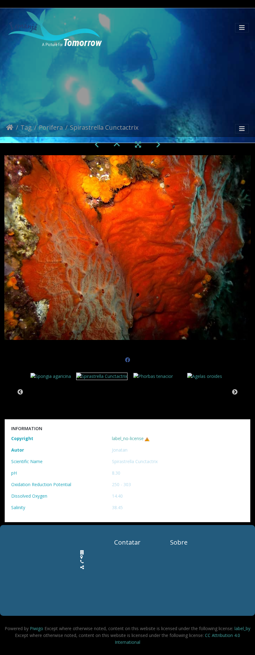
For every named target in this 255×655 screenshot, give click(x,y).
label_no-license (128, 438)
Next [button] (235, 392)
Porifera (51, 128)
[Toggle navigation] (242, 27)
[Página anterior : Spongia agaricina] (96, 144)
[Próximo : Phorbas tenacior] (158, 144)
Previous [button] (20, 392)
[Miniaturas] (117, 144)
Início (9, 128)
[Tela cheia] (138, 144)
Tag (26, 128)
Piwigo (36, 628)
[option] (50, 375)
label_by (242, 628)
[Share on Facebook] (127, 357)
